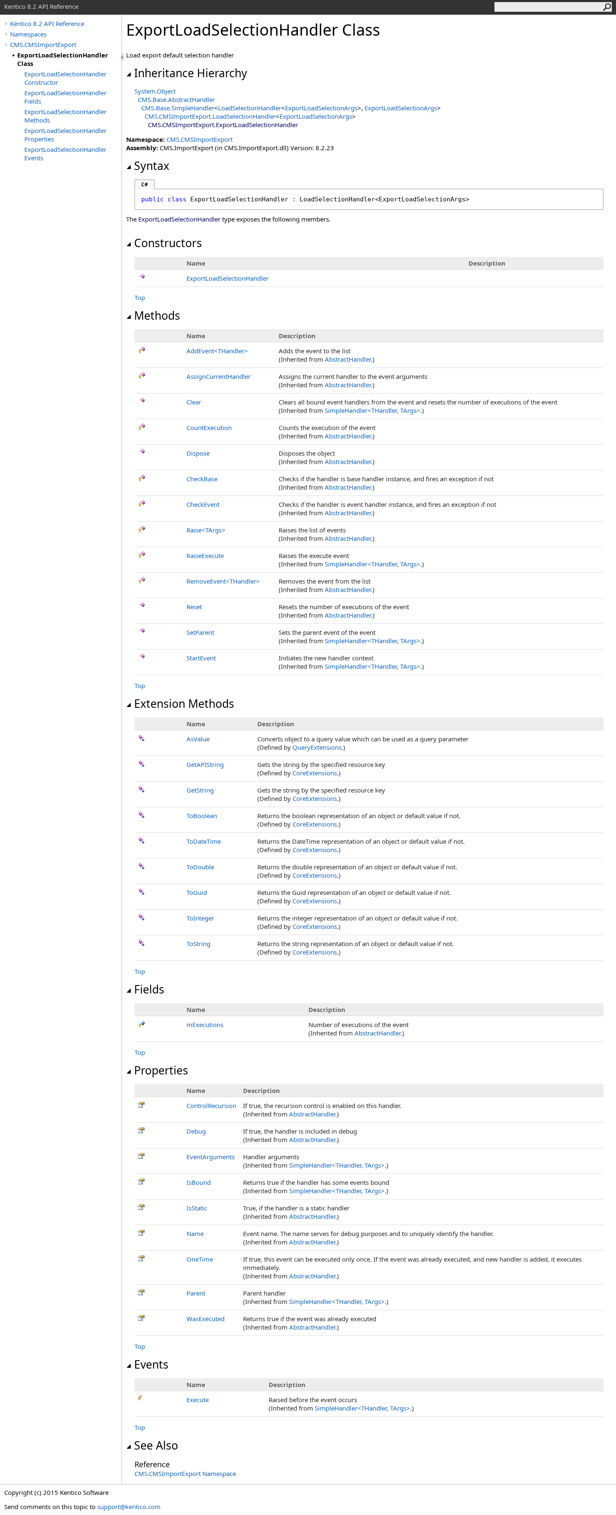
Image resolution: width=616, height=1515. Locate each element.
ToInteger (200, 918)
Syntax (151, 165)
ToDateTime (203, 841)
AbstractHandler (348, 359)
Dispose (198, 453)
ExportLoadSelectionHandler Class (62, 59)
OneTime (199, 1259)
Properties (161, 1070)
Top (140, 297)
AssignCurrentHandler (218, 376)
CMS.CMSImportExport (43, 44)
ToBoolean (201, 815)
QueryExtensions (317, 747)
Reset (194, 606)
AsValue (198, 739)
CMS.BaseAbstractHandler (176, 99)
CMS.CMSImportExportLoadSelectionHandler (210, 116)
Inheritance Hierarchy (190, 73)
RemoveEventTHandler (223, 581)
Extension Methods (184, 703)
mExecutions (204, 1024)
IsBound (198, 1182)
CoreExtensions (314, 773)
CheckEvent (203, 504)
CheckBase (201, 479)
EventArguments (210, 1157)
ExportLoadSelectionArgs (321, 108)
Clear (193, 402)
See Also (156, 1445)
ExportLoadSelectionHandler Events (65, 153)
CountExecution (209, 427)
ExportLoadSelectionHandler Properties (65, 134)
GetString (200, 790)
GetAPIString (205, 764)
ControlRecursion (211, 1105)
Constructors (168, 242)
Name (195, 1233)
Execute (197, 1399)
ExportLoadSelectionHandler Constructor (65, 78)
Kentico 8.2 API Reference (47, 23)
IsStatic (196, 1208)
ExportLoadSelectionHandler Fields (65, 97)
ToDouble (200, 867)
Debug (196, 1131)
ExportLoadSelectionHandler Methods (65, 115)
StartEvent (201, 658)
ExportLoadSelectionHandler (227, 278)
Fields (149, 989)
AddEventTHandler (217, 351)
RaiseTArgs (205, 530)
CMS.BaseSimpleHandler (177, 108)
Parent (195, 1293)
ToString (198, 943)
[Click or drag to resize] (124, 57)
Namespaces (28, 34)
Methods (157, 315)
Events (151, 1364)
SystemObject (155, 91)
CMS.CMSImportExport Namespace (185, 1473)
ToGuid (196, 892)
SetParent (200, 632)
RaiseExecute (205, 555)
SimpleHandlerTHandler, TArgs (372, 410)
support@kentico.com (128, 1506)
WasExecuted (205, 1318)
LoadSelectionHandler (249, 108)
